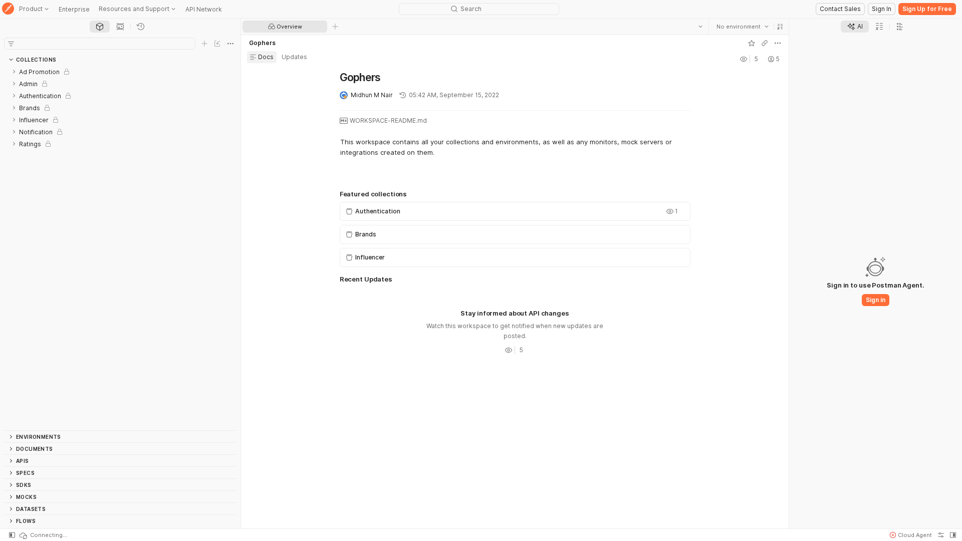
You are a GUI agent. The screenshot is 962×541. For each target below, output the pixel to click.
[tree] (120, 248)
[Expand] (14, 72)
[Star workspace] (752, 43)
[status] (42, 535)
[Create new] (204, 44)
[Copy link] (765, 43)
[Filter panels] (11, 44)
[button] (780, 26)
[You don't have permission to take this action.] (335, 27)
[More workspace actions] (778, 43)
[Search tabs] (700, 27)
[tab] (100, 27)
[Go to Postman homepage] (8, 9)
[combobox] (742, 26)
